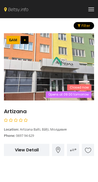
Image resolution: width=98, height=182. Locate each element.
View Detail (27, 150)
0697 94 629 (25, 135)
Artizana (15, 111)
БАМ (13, 40)
